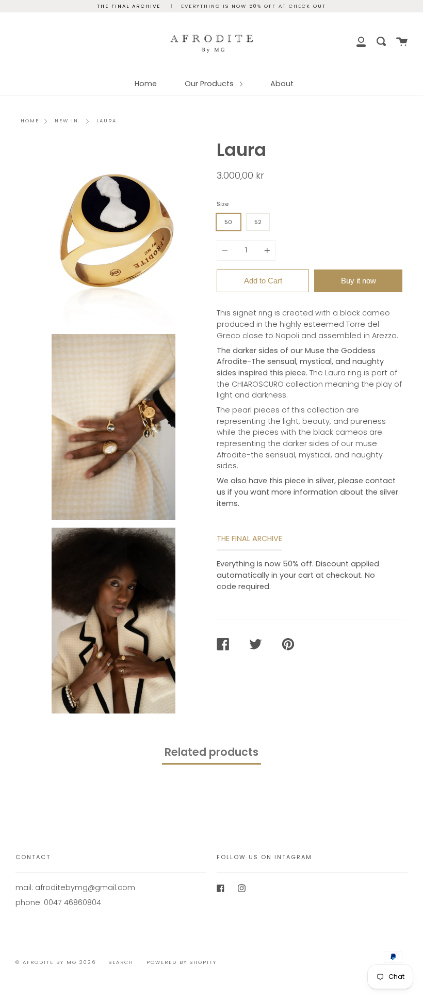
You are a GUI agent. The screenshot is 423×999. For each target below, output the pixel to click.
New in (66, 120)
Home (146, 83)
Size (223, 204)
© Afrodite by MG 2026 (55, 962)
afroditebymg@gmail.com (85, 887)
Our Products (210, 83)
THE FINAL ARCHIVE (249, 538)
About (282, 83)
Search (121, 962)
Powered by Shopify (182, 962)
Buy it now (358, 280)
